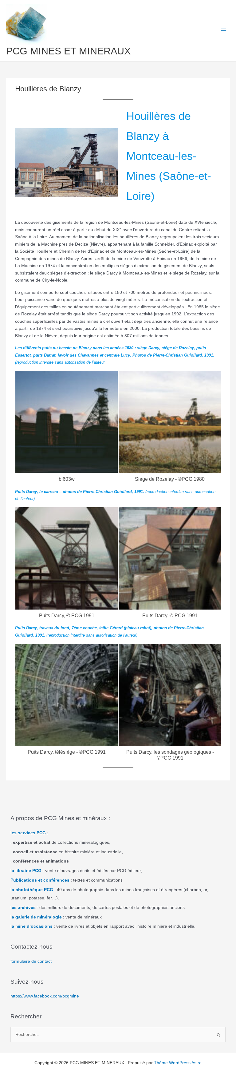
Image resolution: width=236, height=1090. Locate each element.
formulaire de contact (31, 961)
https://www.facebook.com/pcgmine (44, 996)
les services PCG (28, 833)
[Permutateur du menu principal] (224, 30)
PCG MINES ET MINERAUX (68, 51)
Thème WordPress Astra (178, 1062)
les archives (23, 907)
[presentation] (7, 429)
